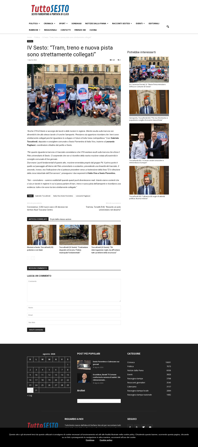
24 (36, 385)
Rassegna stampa (135, 378)
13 (56, 375)
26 (49, 385)
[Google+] (136, 427)
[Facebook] (130, 427)
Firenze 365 (80, 30)
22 (68, 380)
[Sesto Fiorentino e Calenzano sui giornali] (84, 365)
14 (62, 375)
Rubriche (33, 30)
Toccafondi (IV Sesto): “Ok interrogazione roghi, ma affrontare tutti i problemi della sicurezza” (105, 250)
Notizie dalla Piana (95, 23)
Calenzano (131, 386)
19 (49, 380)
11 (42, 375)
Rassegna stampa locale (138, 390)
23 (30, 385)
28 (62, 385)
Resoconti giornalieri (136, 382)
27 (56, 385)
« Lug (29, 395)
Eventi (139, 23)
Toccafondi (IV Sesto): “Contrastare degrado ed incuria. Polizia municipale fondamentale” (73, 250)
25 (42, 385)
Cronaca (48, 23)
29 (68, 385)
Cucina (93, 30)
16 (30, 380)
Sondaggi (76, 23)
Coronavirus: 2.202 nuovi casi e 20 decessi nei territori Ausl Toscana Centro (47, 208)
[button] (167, 26)
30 (30, 390)
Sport (62, 23)
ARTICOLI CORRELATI (38, 219)
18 (42, 380)
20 (56, 380)
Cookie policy (106, 440)
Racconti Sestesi (121, 23)
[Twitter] (143, 427)
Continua (90, 440)
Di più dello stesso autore (60, 219)
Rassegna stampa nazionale (139, 394)
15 (68, 375)
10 (36, 375)
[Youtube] (150, 427)
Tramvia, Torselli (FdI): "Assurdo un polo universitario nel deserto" (103, 208)
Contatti (66, 30)
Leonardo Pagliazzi (83, 196)
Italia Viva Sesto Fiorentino (63, 196)
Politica (33, 23)
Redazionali (50, 30)
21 (62, 380)
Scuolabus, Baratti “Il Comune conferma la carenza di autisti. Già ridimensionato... (106, 377)
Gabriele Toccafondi (42, 196)
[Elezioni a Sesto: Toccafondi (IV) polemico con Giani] (41, 235)
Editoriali (154, 23)
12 (49, 375)
